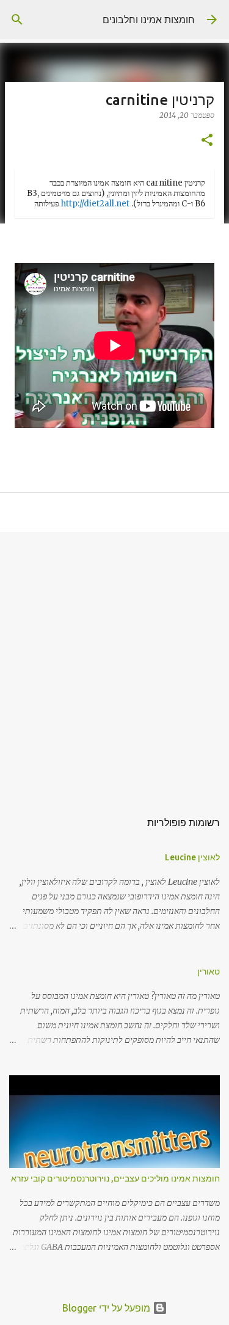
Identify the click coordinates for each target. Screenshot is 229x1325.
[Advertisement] (114, 664)
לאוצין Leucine (192, 857)
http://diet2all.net (95, 203)
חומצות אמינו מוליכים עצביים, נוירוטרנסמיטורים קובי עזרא (115, 1178)
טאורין (208, 971)
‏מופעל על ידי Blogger (107, 1307)
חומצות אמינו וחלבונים (149, 19)
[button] (207, 140)
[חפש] (17, 19)
